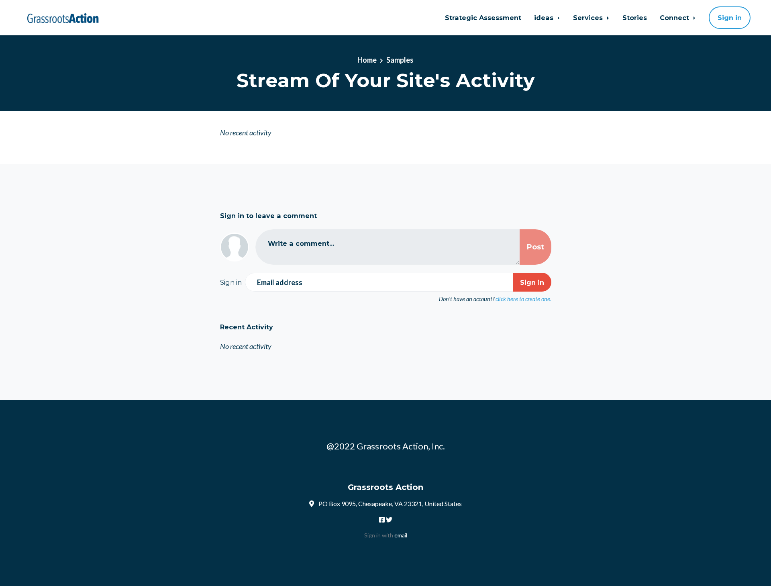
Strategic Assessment (483, 18)
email (400, 535)
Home (367, 59)
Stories (634, 18)
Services (589, 18)
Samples (400, 59)
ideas (544, 18)
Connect (675, 18)
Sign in (730, 18)
